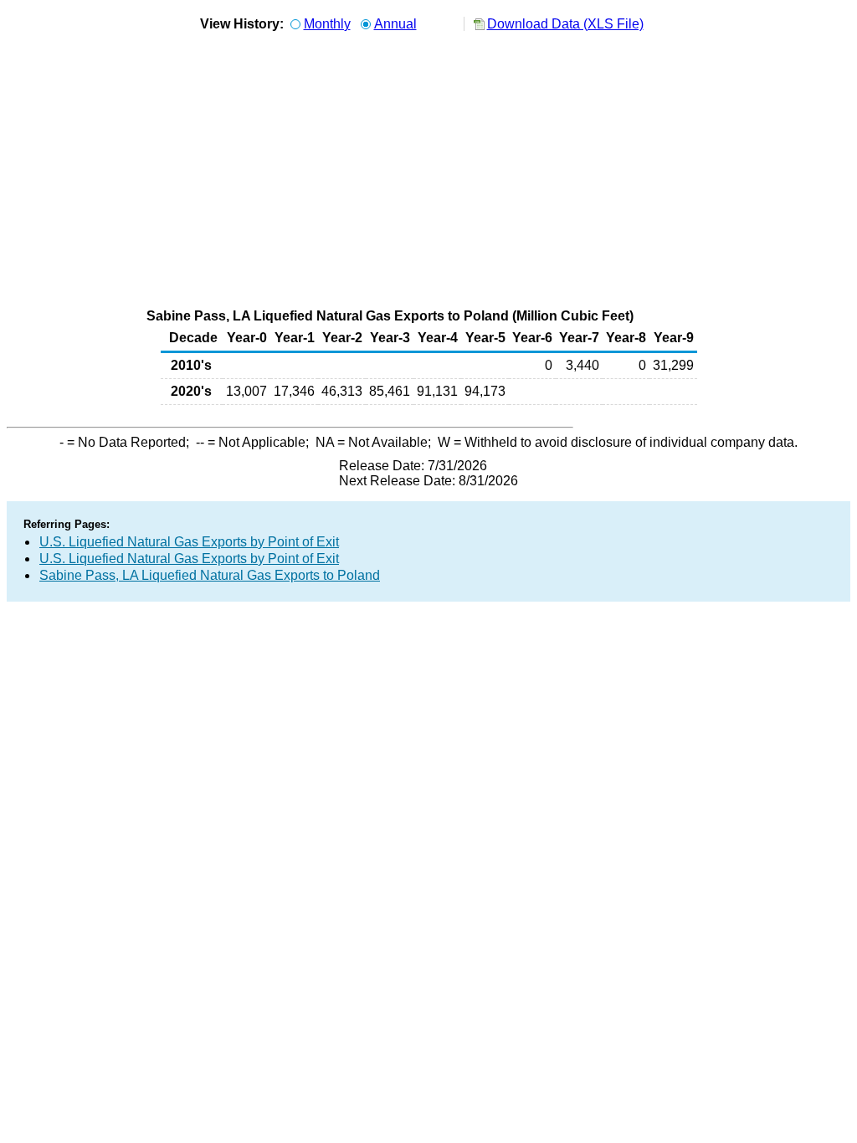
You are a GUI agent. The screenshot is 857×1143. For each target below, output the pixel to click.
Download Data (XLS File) (565, 24)
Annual (395, 24)
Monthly (327, 24)
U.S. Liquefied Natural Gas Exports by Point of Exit (189, 542)
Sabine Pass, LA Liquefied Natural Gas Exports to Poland (209, 575)
